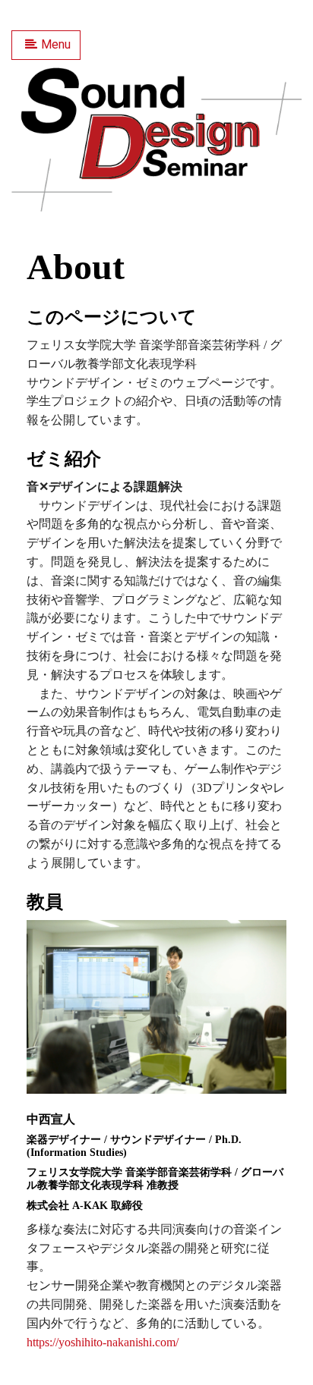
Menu (56, 44)
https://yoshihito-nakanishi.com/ (103, 1342)
